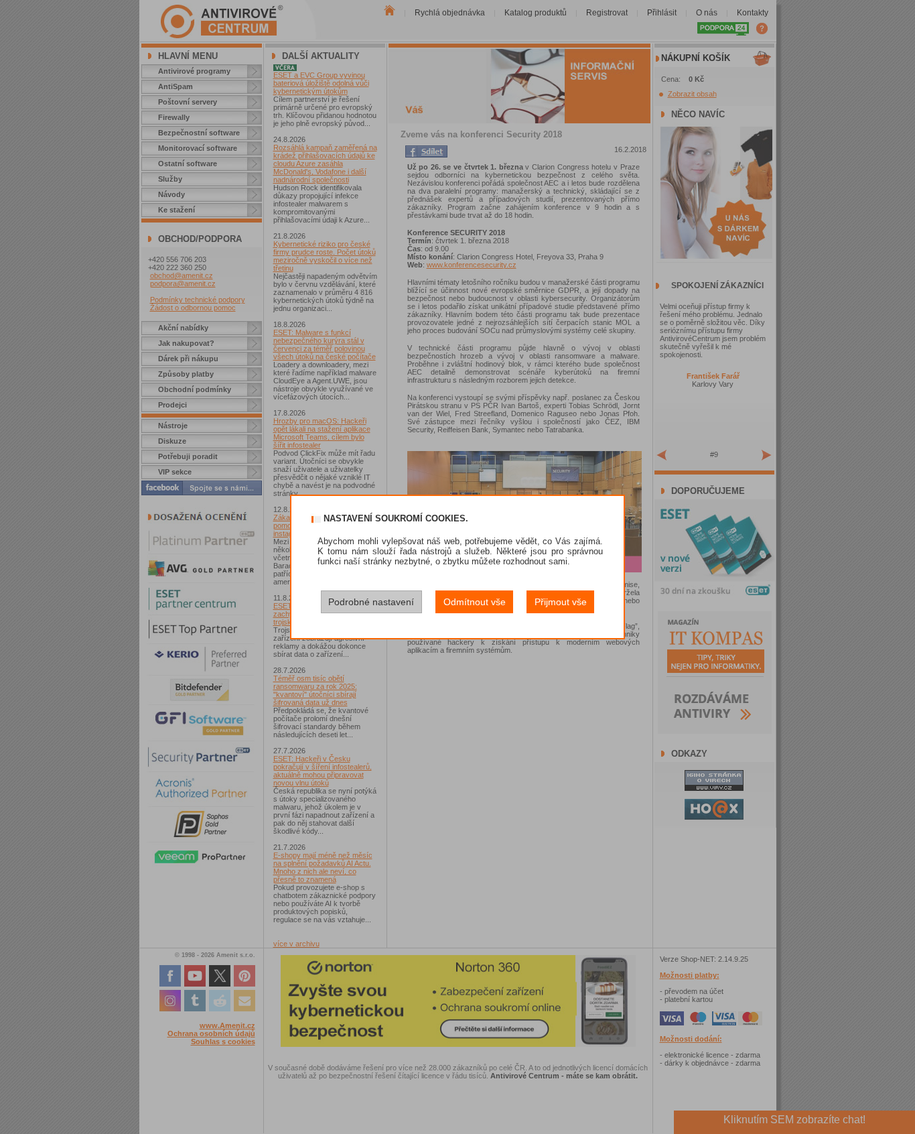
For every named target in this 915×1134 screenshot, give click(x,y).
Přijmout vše (561, 601)
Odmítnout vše (474, 601)
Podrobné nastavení (371, 601)
